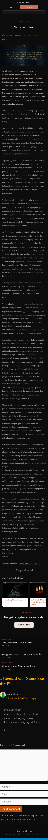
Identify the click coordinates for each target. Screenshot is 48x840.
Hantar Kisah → (29, 7)
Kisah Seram (24, 21)
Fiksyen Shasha (24, 3)
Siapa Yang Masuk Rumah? (13, 600)
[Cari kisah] (17, 7)
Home (12, 7)
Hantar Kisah (24, 625)
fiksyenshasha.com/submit (30, 563)
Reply (6, 730)
